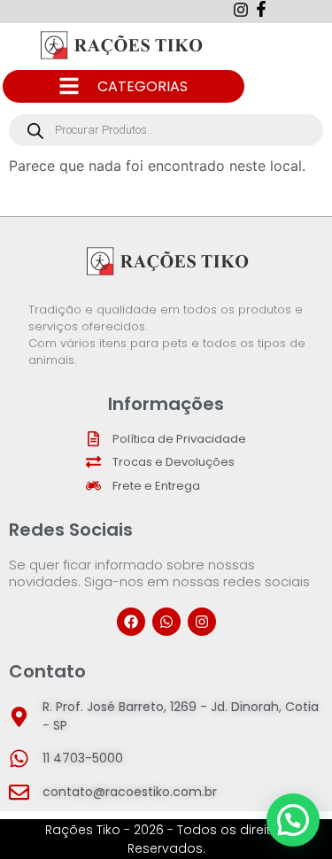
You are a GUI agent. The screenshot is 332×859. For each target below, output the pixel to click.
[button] (293, 820)
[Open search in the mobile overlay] (166, 130)
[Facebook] (131, 621)
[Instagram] (202, 621)
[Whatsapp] (166, 621)
